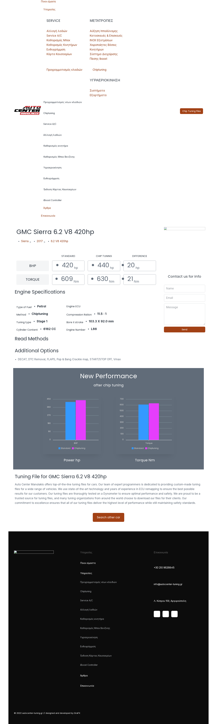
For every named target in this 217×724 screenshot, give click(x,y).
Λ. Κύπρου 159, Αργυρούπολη (170, 600)
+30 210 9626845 (164, 567)
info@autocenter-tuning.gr (168, 584)
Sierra (25, 241)
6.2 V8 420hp (59, 241)
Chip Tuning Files (191, 111)
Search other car (108, 517)
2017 (40, 241)
